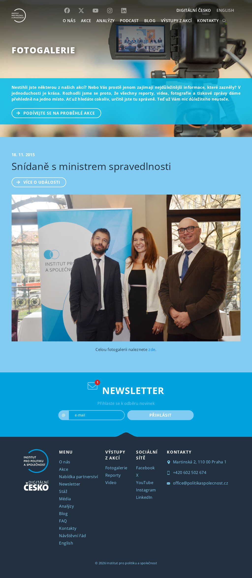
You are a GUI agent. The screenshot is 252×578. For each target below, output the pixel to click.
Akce (63, 469)
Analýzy (105, 20)
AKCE (86, 20)
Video (110, 482)
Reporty (113, 475)
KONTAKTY (208, 20)
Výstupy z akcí (176, 20)
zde (151, 349)
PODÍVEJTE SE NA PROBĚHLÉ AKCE (59, 113)
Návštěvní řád (72, 535)
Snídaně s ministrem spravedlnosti (91, 166)
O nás (64, 462)
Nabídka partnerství (78, 476)
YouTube (144, 482)
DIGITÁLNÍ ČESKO (193, 10)
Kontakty (67, 528)
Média (65, 499)
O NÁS (69, 20)
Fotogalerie (43, 50)
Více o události (41, 182)
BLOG (150, 20)
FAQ (63, 521)
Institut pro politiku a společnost (132, 563)
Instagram (146, 490)
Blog (63, 513)
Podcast (129, 20)
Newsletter (69, 484)
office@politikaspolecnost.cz (200, 483)
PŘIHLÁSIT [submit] (160, 415)
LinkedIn (144, 497)
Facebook (145, 468)
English (225, 10)
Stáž (63, 491)
